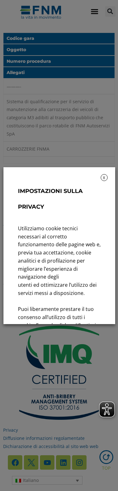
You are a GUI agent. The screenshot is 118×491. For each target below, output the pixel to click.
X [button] (104, 177)
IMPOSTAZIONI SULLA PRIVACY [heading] (50, 199)
